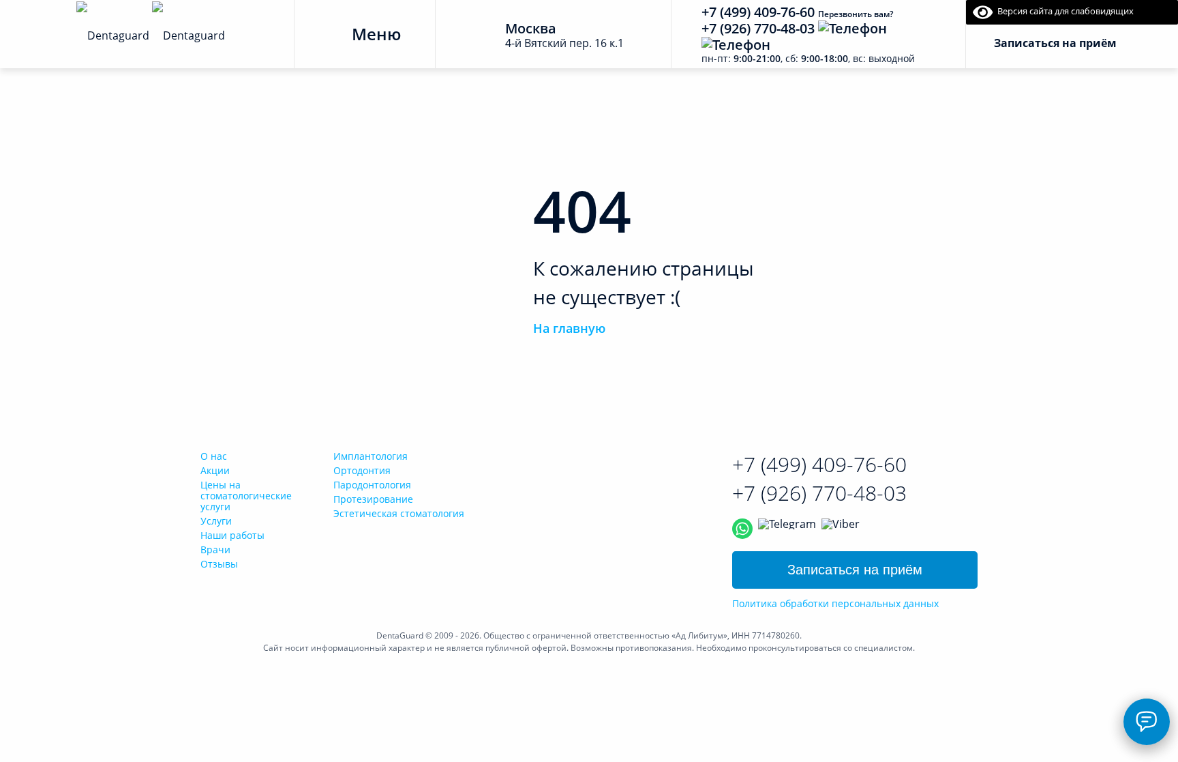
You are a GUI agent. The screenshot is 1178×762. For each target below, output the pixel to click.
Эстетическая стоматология (398, 513)
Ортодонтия (362, 470)
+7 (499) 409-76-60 (758, 12)
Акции (215, 470)
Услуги (216, 520)
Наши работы (232, 535)
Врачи (215, 549)
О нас (213, 456)
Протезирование (373, 499)
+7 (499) (819, 464)
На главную (569, 328)
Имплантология (370, 456)
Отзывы (219, 563)
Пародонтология (372, 484)
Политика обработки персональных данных (835, 604)
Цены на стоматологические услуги (246, 495)
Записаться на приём (854, 569)
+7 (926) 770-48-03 (758, 28)
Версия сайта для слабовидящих (1063, 11)
